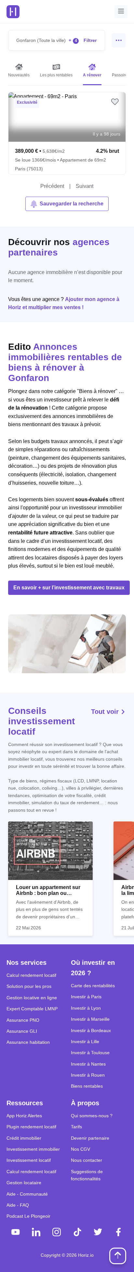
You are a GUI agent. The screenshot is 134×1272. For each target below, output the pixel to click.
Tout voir (106, 711)
